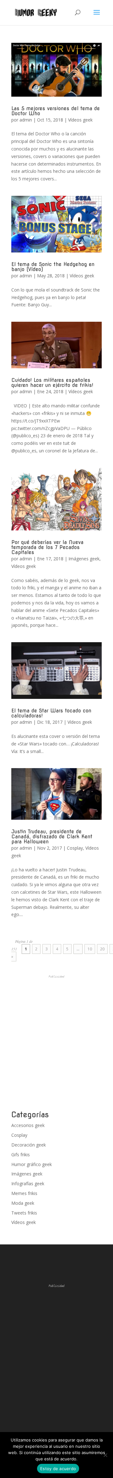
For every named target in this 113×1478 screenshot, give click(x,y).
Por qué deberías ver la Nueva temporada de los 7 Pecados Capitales (47, 547)
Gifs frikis (20, 1155)
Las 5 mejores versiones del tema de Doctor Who (55, 110)
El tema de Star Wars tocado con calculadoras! (51, 713)
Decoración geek (28, 1145)
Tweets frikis (24, 1213)
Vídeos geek (80, 120)
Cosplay (75, 848)
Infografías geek (27, 1183)
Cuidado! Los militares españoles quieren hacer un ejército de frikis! (52, 382)
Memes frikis (24, 1193)
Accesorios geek (28, 1125)
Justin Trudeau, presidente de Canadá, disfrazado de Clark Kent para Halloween (51, 837)
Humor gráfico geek (31, 1164)
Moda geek (22, 1203)
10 (90, 949)
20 (102, 949)
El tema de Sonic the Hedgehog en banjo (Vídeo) (52, 266)
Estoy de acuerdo (58, 1468)
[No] (105, 1455)
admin (25, 120)
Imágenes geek (84, 559)
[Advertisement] (56, 1043)
